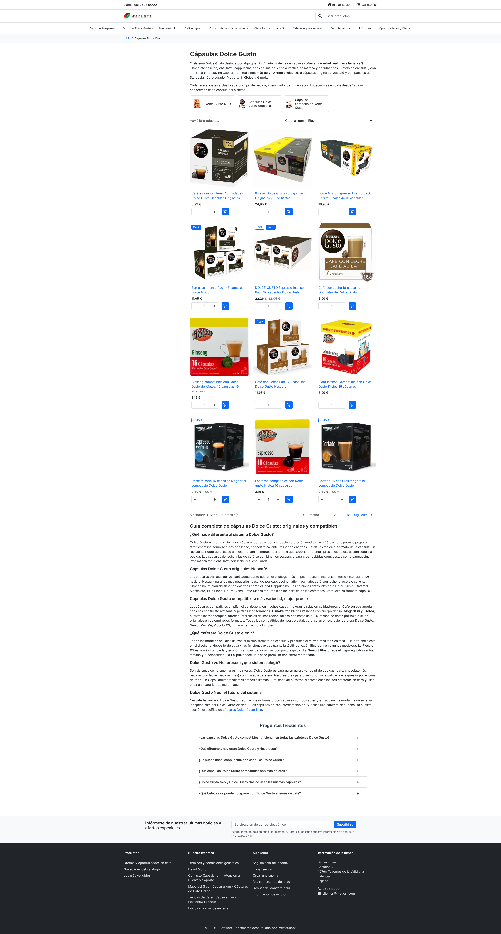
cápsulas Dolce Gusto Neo (242, 709)
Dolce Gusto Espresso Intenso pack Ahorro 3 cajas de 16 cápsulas (344, 195)
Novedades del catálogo (142, 869)
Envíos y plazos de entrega (208, 908)
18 (348, 515)
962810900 (331, 889)
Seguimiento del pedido (270, 863)
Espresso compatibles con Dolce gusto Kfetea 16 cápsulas (279, 483)
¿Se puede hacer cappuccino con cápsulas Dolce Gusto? (279, 759)
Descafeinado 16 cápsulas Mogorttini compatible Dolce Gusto (218, 483)
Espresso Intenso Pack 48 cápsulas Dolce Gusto (217, 290)
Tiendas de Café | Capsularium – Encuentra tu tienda (212, 899)
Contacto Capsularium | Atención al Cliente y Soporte (214, 877)
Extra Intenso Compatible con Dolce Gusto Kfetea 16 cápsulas (345, 384)
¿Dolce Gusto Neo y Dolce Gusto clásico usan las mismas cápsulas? (279, 782)
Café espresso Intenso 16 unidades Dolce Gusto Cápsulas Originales (217, 195)
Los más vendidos (137, 875)
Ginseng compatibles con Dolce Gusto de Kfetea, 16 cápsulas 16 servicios (215, 386)
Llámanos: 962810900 (140, 5)
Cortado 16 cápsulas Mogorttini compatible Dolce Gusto (341, 483)
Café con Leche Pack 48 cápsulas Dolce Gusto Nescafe (280, 384)
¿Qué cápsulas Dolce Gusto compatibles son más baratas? (279, 770)
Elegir (312, 120)
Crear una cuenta (265, 875)
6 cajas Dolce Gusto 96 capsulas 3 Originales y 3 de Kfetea (280, 195)
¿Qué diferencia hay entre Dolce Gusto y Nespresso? (279, 748)
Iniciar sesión (262, 869)
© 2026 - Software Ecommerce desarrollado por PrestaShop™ (250, 928)
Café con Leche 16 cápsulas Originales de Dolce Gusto (339, 290)
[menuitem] (102, 28)
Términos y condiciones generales (213, 863)
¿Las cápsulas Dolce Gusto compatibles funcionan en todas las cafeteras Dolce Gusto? (279, 737)
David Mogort (198, 869)
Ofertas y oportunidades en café (147, 863)
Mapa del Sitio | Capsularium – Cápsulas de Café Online (218, 888)
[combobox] (346, 16)
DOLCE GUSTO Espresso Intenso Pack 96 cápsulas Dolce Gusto (279, 290)
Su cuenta (260, 853)
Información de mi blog (270, 894)
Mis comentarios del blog (271, 882)
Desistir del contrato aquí (271, 888)
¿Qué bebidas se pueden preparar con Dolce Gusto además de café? (279, 793)
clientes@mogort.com (339, 893)
